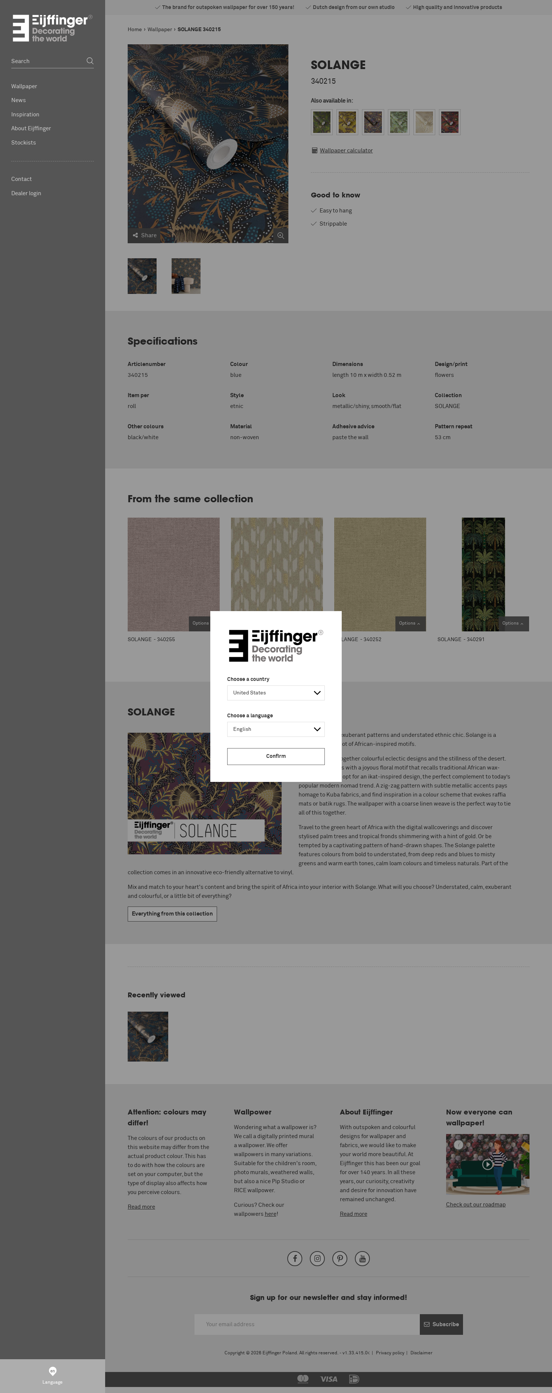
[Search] (90, 61)
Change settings (58, 1383)
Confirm (276, 756)
